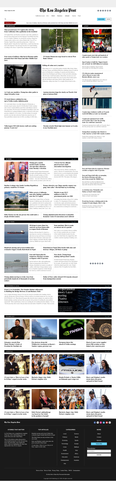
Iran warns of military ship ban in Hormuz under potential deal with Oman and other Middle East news (39, 23)
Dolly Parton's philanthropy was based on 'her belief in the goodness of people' (41, 414)
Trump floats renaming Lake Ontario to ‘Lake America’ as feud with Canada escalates (96, 133)
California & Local (40, 15)
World (76, 437)
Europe (76, 443)
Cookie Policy (63, 470)
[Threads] (110, 10)
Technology (65, 443)
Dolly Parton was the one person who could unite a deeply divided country (21, 216)
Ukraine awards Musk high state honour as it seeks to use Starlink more (60, 127)
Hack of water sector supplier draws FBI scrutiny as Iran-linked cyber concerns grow (96, 344)
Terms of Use (39, 470)
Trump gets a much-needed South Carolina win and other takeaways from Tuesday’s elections (37, 165)
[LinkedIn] (105, 10)
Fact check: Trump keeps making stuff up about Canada (64, 255)
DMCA (70, 470)
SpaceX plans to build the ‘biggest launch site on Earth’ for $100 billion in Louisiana (95, 63)
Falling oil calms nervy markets (53, 65)
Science (76, 433)
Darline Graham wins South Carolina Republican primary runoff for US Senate (21, 186)
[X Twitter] (100, 10)
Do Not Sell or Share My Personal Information (58, 474)
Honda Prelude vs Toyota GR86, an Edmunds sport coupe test (70, 378)
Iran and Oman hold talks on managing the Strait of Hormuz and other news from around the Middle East (94, 177)
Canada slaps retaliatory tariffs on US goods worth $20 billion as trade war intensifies (95, 113)
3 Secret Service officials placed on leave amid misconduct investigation (62, 164)
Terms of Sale (47, 470)
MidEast (76, 447)
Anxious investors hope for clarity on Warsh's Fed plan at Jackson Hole (60, 93)
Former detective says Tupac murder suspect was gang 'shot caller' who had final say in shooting (59, 186)
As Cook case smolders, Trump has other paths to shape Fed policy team (21, 93)
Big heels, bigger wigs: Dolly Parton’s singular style (41, 378)
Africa (76, 453)
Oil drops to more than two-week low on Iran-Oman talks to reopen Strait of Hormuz (39, 227)
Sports (76, 440)
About (99, 433)
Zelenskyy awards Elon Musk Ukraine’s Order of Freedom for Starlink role (13, 344)
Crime (65, 447)
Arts (65, 463)
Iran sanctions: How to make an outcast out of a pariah (64, 226)
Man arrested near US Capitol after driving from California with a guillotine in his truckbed (20, 31)
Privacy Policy (55, 470)
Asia (76, 450)
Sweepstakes (76, 470)
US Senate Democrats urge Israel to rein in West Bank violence (59, 57)
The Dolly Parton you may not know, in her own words (42, 438)
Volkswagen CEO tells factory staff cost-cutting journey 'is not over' (20, 127)
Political (65, 437)
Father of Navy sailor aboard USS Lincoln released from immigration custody (60, 278)
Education (65, 457)
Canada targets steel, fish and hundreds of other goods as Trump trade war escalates (95, 56)
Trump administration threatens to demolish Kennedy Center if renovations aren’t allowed (58, 216)
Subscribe (99, 454)
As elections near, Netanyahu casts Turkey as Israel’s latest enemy (92, 191)
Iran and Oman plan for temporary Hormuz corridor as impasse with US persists (39, 256)
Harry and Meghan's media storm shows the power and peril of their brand (95, 379)
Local (64, 433)
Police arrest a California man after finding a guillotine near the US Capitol (39, 194)
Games (74, 15)
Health (65, 450)
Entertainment (65, 460)
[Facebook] (98, 10)
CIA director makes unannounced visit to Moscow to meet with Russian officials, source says (92, 75)
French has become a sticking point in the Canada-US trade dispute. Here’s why (95, 202)
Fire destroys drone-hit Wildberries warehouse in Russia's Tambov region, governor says (43, 344)
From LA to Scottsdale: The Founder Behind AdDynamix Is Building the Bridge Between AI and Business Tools (23, 290)
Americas (76, 457)
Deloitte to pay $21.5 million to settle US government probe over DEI (63, 194)
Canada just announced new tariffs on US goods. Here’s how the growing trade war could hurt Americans (93, 120)
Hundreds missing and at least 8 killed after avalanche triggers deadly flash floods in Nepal (20, 248)
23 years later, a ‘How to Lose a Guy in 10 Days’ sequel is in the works (16, 378)
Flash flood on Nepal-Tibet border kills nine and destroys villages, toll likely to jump (59, 248)
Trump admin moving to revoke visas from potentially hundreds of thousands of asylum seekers (19, 279)
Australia (76, 460)
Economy (64, 440)
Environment (64, 453)
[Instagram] (103, 10)
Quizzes (99, 440)
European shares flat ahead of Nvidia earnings (67, 343)
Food (79, 15)
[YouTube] (108, 10)
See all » (74, 159)
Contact (99, 437)
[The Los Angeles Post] (58, 10)
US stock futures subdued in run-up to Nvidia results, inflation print (16, 100)
